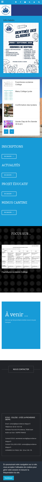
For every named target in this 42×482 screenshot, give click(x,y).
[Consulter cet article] (8, 84)
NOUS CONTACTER (21, 369)
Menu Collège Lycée (23, 91)
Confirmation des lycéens (26, 105)
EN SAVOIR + (8, 156)
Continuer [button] (8, 478)
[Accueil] (5, 10)
